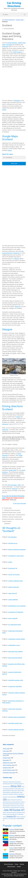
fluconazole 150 (12, 568)
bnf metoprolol (12, 537)
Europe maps (19, 19)
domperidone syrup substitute (17, 606)
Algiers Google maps (12, 796)
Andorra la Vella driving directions (13, 803)
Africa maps (6, 748)
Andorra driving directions (16, 799)
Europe (19, 512)
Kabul (4, 812)
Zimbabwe (7, 523)
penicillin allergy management (16, 717)
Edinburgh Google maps (9, 512)
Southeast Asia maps (9, 772)
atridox (10, 562)
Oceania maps (7, 767)
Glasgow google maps (8, 514)
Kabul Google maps (21, 812)
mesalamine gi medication (15, 612)
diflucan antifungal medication (17, 549)
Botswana (12, 854)
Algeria (19, 790)
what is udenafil (12, 618)
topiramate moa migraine (15, 651)
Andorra (9, 799)
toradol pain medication (15, 686)
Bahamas (12, 835)
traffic (19, 485)
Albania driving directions (9, 788)
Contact (19, 866)
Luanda (5, 814)
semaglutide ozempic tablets (16, 639)
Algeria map (11, 794)
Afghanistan (5, 781)
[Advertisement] (14, 84)
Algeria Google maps (15, 792)
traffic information (7, 44)
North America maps (9, 765)
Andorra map (14, 805)
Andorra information (16, 801)
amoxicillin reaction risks (15, 723)
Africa (16, 786)
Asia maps (6, 751)
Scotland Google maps (15, 517)
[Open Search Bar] (24, 14)
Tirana (18, 816)
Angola (19, 805)
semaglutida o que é (14, 645)
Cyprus (11, 848)
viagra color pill (12, 593)
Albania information (7, 790)
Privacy (16, 864)
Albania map (14, 790)
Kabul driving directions (11, 812)
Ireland (4, 109)
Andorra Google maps (7, 801)
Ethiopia (11, 829)
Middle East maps (8, 762)
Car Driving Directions (14, 4)
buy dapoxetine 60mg (14, 624)
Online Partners (11, 866)
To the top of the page (19, 503)
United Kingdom (17, 52)
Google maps (21, 42)
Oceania (11, 816)
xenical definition (13, 599)
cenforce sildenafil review (15, 581)
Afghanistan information (19, 783)
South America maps (9, 770)
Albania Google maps (19, 788)
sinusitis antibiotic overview (16, 729)
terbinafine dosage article (15, 680)
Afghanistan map (6, 786)
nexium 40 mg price (14, 574)
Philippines (12, 841)
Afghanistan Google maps (8, 783)
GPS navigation (12, 485)
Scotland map (19, 519)
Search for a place (7, 154)
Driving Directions (8, 864)
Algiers (16, 794)
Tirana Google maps (12, 818)
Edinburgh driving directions (12, 510)
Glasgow (16, 258)
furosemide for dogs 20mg (16, 556)
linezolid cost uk (12, 543)
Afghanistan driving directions (15, 781)
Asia (8, 809)
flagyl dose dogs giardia (15, 657)
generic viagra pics (13, 587)
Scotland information (8, 519)
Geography (6, 760)
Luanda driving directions (12, 814)
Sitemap (22, 864)
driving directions (12, 42)
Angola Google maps (15, 807)
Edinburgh (5, 46)
